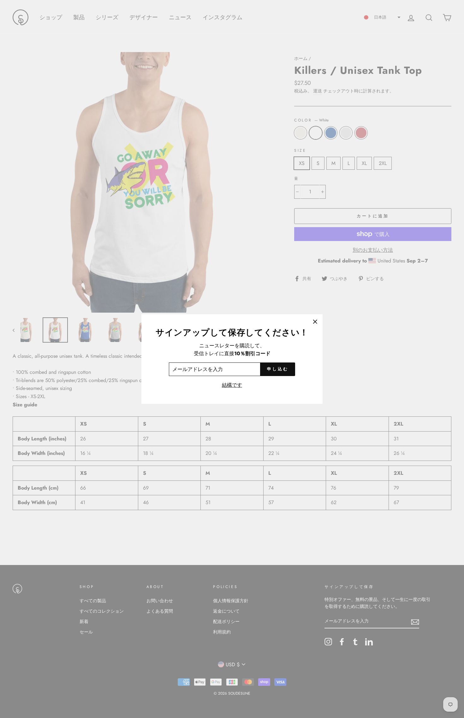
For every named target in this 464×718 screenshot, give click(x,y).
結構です (232, 385)
